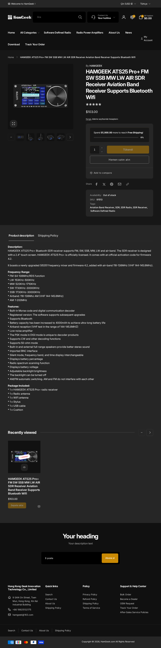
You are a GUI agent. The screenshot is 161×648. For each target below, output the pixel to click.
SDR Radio (126, 207)
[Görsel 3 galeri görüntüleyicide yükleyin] (40, 137)
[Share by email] (120, 184)
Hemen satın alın (119, 159)
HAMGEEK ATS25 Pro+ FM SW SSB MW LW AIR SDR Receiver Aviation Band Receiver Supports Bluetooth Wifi (24, 486)
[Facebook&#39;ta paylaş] (96, 184)
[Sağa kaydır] (70, 137)
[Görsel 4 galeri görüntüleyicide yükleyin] (51, 137)
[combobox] (59, 17)
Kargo (88, 119)
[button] (146, 17)
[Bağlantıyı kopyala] (127, 184)
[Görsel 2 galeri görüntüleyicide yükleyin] (30, 137)
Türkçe (143, 3)
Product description (21, 235)
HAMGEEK (94, 65)
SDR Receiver (140, 207)
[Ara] (80, 17)
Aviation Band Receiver (102, 207)
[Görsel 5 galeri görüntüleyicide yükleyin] (61, 137)
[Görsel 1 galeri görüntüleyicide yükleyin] (20, 137)
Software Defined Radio (102, 210)
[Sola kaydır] (11, 137)
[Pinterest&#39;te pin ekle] (111, 184)
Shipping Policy (48, 235)
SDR (117, 207)
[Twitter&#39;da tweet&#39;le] (104, 184)
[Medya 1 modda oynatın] (40, 96)
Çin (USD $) (127, 3)
